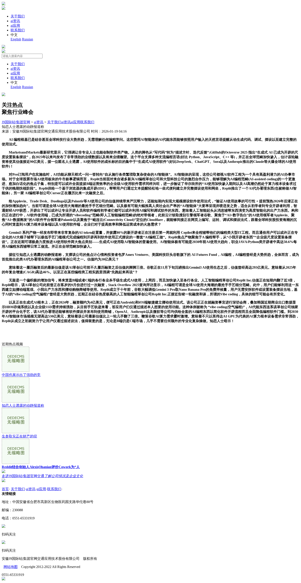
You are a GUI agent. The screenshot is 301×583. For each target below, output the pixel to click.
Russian (27, 39)
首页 (5, 489)
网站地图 (11, 567)
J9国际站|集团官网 (16, 122)
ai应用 (15, 25)
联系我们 (18, 30)
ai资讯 (15, 21)
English (16, 39)
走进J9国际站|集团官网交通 (42, 476)
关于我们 (18, 16)
